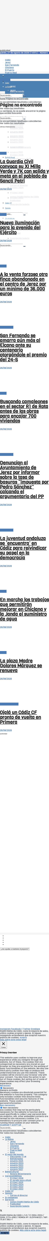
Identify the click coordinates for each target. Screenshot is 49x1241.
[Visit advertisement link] (6, 83)
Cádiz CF (9, 1191)
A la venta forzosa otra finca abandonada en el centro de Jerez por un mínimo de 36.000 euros (24, 284)
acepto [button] (23, 1037)
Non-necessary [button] (7, 1105)
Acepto (4, 1232)
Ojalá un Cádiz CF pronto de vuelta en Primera (20, 717)
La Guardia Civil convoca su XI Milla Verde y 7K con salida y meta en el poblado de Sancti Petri (24, 171)
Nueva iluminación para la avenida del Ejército (20, 227)
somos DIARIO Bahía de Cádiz (24, 1201)
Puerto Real (16, 1150)
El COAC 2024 (16, 187)
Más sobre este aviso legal (33, 1230)
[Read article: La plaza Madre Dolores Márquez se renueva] (24, 639)
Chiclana (14, 1145)
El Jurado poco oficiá (20, 1180)
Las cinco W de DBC (15, 938)
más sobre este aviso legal (13, 1040)
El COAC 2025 (16, 1182)
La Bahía (9, 1139)
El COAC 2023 (16, 1186)
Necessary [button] (5, 1085)
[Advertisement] (24, 24)
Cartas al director (19, 185)
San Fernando (17, 1143)
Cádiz (8, 1137)
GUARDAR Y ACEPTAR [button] (10, 1125)
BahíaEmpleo (16, 1158)
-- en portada (6, 327)
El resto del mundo (9, 704)
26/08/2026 (6, 189)
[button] (15, 949)
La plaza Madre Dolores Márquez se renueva (21, 665)
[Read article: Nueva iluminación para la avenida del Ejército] (24, 201)
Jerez (13, 1141)
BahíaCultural (10, 157)
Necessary (8, 1088)
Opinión (8, 1193)
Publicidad (10, 940)
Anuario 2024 (16, 128)
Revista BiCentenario (20, 1173)
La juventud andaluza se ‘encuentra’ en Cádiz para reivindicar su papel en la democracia (23, 548)
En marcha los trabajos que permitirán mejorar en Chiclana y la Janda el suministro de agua (24, 609)
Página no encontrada (17, 98)
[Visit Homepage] (24, 69)
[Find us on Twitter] (1, 1210)
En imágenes (11, 1197)
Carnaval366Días (13, 1176)
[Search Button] (24, 96)
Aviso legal (10, 942)
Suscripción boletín (19, 238)
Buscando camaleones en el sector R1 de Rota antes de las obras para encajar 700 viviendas (24, 411)
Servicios (9, 1199)
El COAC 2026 (16, 155)
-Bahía (3, 153)
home (3, 98)
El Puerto (14, 1148)
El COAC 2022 (16, 1189)
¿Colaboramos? (12, 944)
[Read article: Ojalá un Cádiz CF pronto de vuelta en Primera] (24, 691)
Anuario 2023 (16, 1165)
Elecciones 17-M (18, 1156)
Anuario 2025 (16, 124)
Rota (12, 1152)
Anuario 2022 (16, 1167)
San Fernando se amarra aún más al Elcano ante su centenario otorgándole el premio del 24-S (23, 347)
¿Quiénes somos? (13, 935)
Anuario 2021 (16, 1169)
